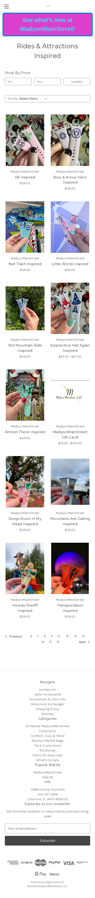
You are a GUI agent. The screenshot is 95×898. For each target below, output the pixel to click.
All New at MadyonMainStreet (47, 726)
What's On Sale (47, 760)
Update (77, 81)
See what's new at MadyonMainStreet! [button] (47, 24)
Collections (47, 731)
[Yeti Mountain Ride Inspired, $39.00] (25, 308)
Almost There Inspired (25, 432)
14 (43, 642)
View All (47, 777)
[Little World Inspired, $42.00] (70, 227)
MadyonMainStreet (47, 772)
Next (82, 642)
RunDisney (47, 750)
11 (67, 636)
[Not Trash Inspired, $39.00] (25, 227)
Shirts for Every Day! (48, 755)
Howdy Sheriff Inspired (25, 608)
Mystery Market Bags (48, 741)
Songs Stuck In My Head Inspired (25, 521)
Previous (15, 637)
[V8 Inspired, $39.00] (25, 140)
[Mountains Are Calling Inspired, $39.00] (70, 481)
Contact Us (47, 690)
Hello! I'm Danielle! (47, 694)
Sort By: (13, 98)
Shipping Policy (47, 709)
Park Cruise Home (47, 746)
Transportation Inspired (70, 608)
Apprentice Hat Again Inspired (70, 348)
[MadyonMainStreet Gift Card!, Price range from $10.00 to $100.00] (70, 395)
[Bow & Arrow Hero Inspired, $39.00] (70, 140)
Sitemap (47, 714)
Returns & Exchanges (47, 704)
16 (58, 642)
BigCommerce (55, 882)
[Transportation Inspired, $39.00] (70, 568)
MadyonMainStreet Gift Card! (70, 434)
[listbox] (34, 98)
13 (83, 636)
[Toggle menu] (6, 6)
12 (75, 636)
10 (58, 636)
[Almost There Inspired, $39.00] (25, 395)
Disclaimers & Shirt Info (47, 699)
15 (50, 642)
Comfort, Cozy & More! (48, 736)
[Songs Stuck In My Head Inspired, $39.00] (25, 481)
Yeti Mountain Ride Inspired (25, 348)
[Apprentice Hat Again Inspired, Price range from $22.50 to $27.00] (70, 308)
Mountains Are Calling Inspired (70, 521)
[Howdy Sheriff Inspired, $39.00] (25, 568)
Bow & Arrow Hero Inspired (70, 180)
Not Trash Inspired (25, 264)
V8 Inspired (25, 177)
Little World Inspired (70, 264)
